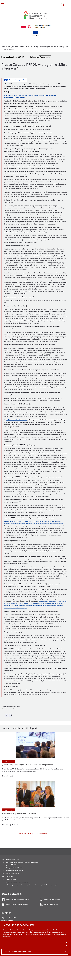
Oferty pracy (9, 876)
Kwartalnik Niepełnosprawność (14, 870)
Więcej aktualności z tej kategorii (32, 833)
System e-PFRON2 (11, 865)
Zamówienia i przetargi (12, 873)
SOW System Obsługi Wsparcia (14, 868)
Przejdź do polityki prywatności (18, 952)
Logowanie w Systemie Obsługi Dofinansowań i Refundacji (22, 862)
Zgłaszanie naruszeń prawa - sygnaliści (17, 882)
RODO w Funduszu (11, 879)
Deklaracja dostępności (12, 859)
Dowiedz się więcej (11, 776)
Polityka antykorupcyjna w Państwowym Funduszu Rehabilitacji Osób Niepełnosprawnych (31, 885)
